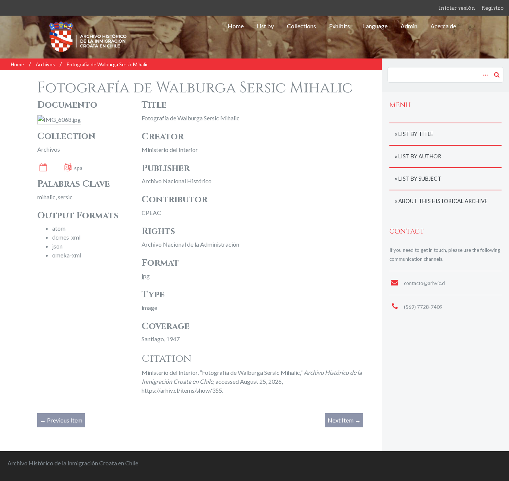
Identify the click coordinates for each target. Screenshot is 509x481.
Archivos (45, 64)
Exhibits (339, 25)
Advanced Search (484, 71)
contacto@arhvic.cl (424, 283)
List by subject (419, 178)
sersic (65, 196)
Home (236, 25)
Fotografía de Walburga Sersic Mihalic (107, 64)
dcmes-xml (66, 237)
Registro (492, 8)
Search (496, 74)
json (57, 246)
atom (59, 228)
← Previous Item (61, 420)
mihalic (46, 196)
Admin (409, 25)
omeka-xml (66, 255)
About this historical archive (443, 201)
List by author (419, 156)
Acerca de (443, 25)
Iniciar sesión (457, 8)
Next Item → (344, 420)
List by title (415, 134)
